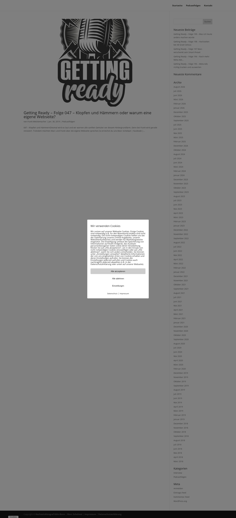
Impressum (124, 293)
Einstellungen (118, 285)
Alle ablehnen (118, 278)
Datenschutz (112, 293)
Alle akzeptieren (118, 271)
